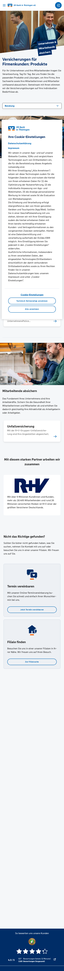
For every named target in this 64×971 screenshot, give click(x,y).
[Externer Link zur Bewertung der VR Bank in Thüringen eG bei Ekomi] (55, 960)
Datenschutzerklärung (19, 143)
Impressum (13, 148)
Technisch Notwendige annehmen (32, 301)
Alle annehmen (32, 309)
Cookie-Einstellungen (32, 294)
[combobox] (32, 105)
